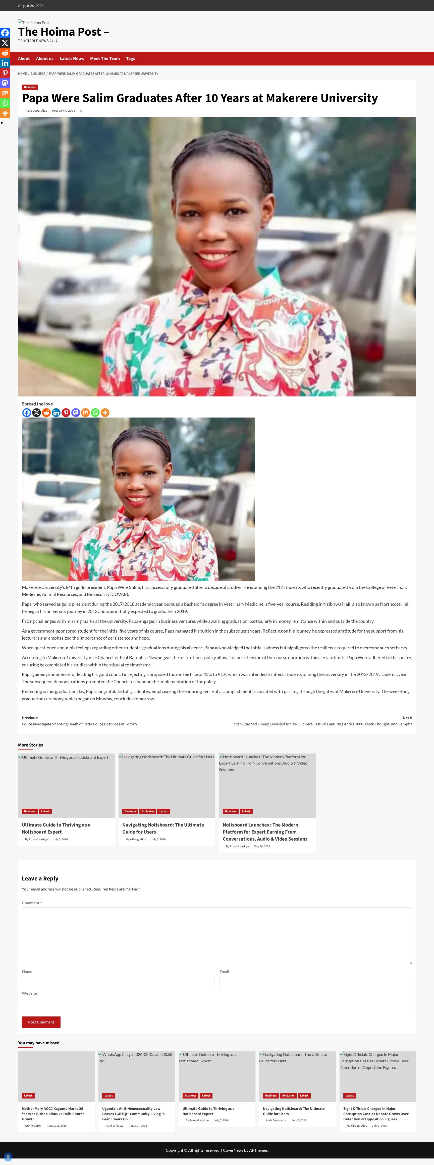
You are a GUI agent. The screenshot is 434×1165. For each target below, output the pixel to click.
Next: (323, 721)
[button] (413, 58)
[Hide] (2, 123)
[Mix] (85, 412)
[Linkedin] (56, 412)
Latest (45, 811)
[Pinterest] (66, 412)
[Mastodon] (75, 412)
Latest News (72, 58)
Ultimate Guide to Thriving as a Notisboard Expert (56, 828)
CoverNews (233, 1150)
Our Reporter (33, 1126)
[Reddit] (46, 412)
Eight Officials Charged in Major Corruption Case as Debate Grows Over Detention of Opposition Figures (376, 1114)
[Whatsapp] (95, 412)
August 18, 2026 (57, 1126)
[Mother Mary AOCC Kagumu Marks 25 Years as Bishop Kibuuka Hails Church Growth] (56, 1076)
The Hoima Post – (63, 31)
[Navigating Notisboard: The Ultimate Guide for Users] (167, 785)
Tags (130, 58)
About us (44, 58)
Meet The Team (105, 58)
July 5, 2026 (60, 839)
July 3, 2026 (379, 1126)
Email (224, 971)
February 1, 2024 (63, 110)
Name (27, 971)
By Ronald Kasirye (36, 839)
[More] (105, 412)
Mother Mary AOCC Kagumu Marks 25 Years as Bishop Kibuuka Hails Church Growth (53, 1114)
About (24, 58)
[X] (36, 412)
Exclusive (148, 811)
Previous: (79, 721)
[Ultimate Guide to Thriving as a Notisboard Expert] (66, 785)
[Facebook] (26, 412)
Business (29, 87)
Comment (32, 902)
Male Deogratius (36, 110)
